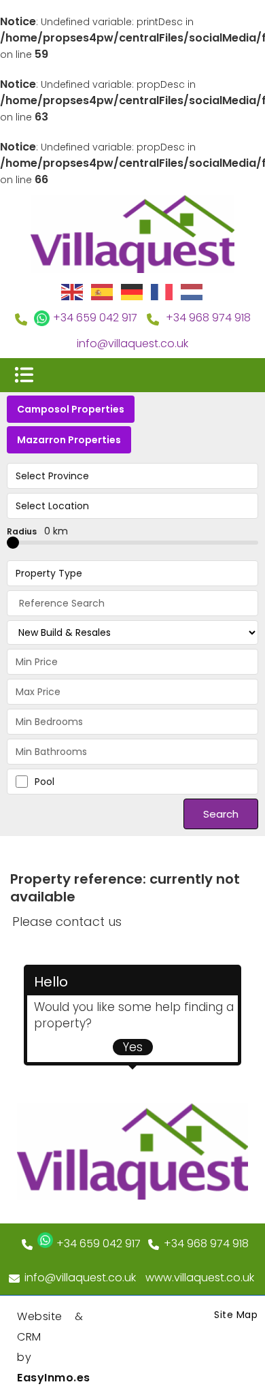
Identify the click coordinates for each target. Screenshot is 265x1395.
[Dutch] (192, 291)
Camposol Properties (70, 409)
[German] (132, 291)
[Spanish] (103, 291)
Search (220, 814)
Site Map (236, 1314)
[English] (73, 291)
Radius (37, 531)
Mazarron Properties (69, 440)
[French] (162, 291)
